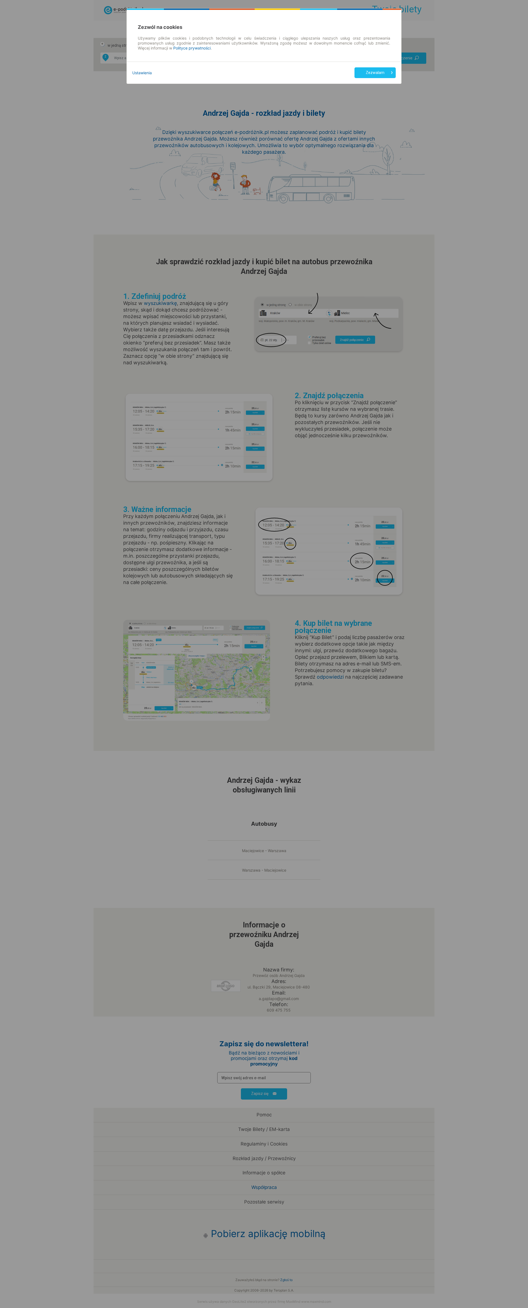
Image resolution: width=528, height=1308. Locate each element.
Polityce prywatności (192, 48)
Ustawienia (142, 72)
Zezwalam (375, 72)
